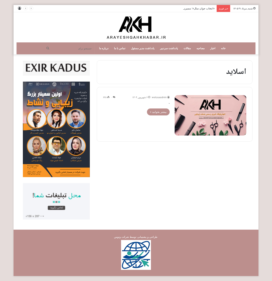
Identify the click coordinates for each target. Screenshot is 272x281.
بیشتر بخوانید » (158, 111)
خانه (223, 48)
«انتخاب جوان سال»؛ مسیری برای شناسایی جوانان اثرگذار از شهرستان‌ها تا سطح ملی (167, 8)
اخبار (212, 48)
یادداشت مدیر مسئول (143, 48)
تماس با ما (119, 48)
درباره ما (104, 48)
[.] (210, 115)
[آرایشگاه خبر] (136, 27)
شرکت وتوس (121, 236)
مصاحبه (201, 48)
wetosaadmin (159, 97)
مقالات (187, 48)
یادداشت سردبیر (169, 48)
